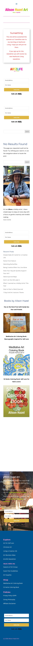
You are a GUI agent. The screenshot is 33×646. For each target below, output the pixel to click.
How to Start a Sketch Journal (13, 289)
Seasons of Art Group (10, 567)
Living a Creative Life (10, 551)
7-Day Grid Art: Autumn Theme (13, 292)
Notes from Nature (9, 261)
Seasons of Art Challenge (14, 499)
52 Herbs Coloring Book (11, 587)
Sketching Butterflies (10, 264)
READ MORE (7, 220)
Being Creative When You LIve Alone (15, 267)
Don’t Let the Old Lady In (11, 280)
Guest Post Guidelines (10, 571)
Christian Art (7, 547)
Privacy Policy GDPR (9, 595)
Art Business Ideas (9, 555)
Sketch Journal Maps (10, 277)
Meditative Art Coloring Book (13, 583)
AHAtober (6, 501)
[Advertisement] (16, 448)
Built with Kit (16, 93)
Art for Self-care (8, 543)
